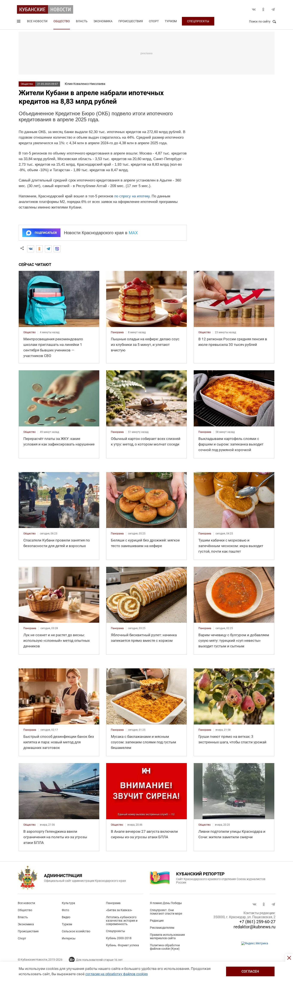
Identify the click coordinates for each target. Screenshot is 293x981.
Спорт (154, 21)
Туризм (171, 21)
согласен (250, 971)
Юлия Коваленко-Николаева (85, 84)
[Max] (57, 248)
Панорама (113, 903)
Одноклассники (263, 9)
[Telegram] (48, 248)
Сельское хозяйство (76, 931)
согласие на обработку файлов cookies (116, 974)
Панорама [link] (117, 332)
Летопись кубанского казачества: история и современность (121, 920)
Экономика (103, 21)
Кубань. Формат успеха (122, 945)
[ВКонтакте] (30, 248)
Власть (82, 21)
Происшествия (130, 21)
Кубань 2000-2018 (118, 938)
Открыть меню (19, 22)
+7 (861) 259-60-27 (257, 921)
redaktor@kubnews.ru (254, 926)
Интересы (69, 938)
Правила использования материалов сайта (167, 936)
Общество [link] (29, 332)
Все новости (37, 21)
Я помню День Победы (166, 903)
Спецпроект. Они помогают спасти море (166, 911)
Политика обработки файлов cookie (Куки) (165, 947)
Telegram (273, 9)
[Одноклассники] (39, 248)
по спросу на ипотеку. (132, 196)
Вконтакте (254, 9)
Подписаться (46, 232)
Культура (68, 903)
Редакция (157, 920)
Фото (65, 910)
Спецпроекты (198, 21)
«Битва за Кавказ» (119, 910)
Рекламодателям (162, 927)
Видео (66, 917)
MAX (133, 232)
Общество (61, 21)
